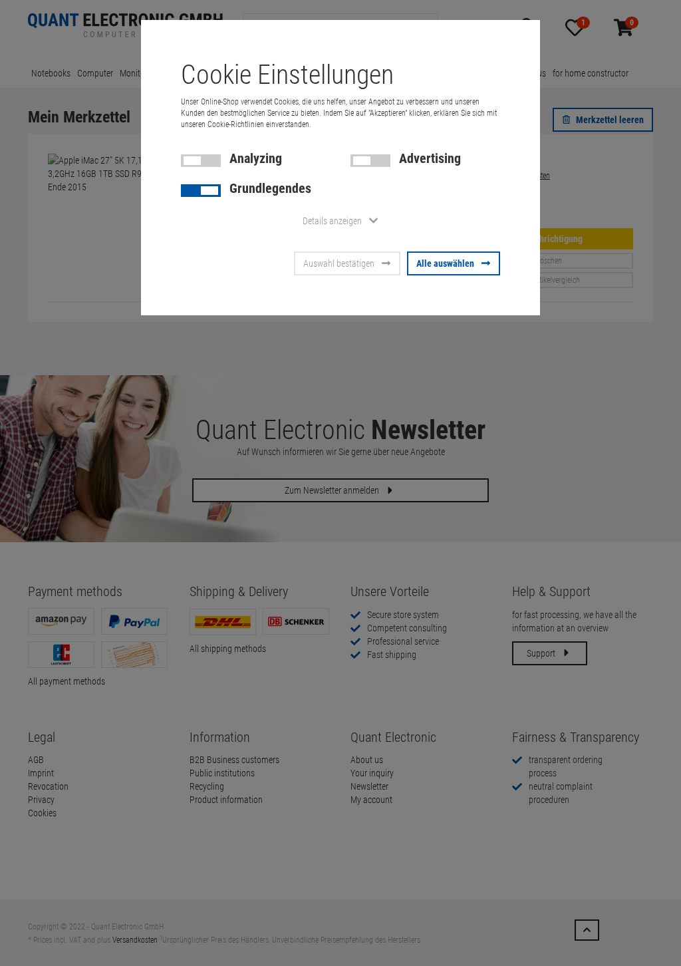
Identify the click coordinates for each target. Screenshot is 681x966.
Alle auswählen (445, 263)
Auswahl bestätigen (338, 263)
